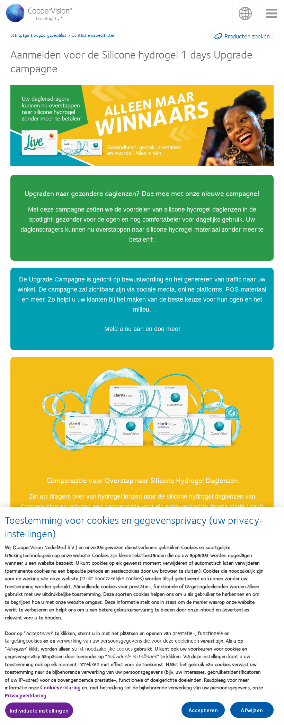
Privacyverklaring (25, 695)
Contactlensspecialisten (93, 35)
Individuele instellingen (39, 710)
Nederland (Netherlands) (245, 13)
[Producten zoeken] (217, 37)
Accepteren (203, 710)
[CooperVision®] (41, 20)
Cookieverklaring (60, 687)
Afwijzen (252, 710)
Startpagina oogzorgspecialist (38, 35)
